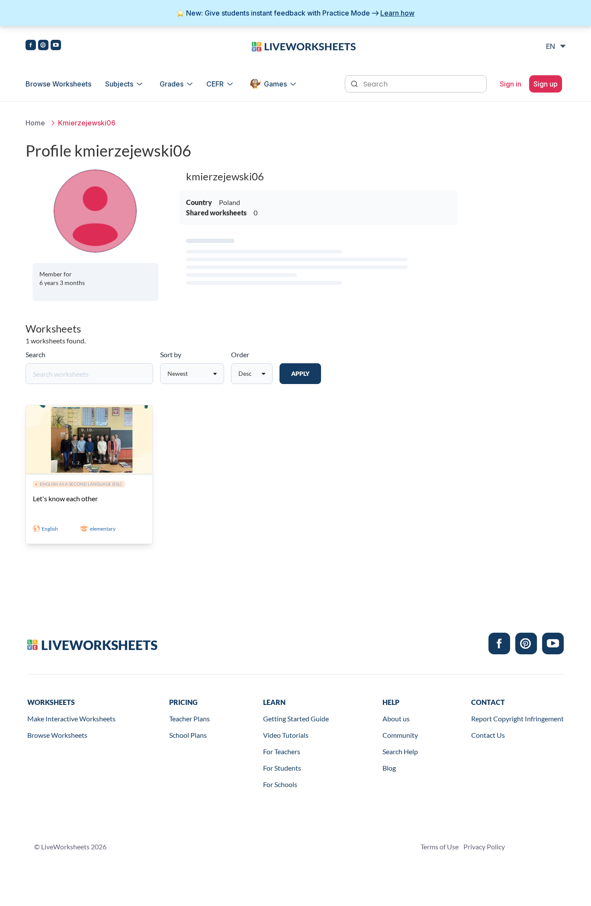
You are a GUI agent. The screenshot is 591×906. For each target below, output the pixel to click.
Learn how (397, 13)
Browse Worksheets (58, 84)
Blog (389, 768)
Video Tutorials (285, 735)
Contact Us (488, 735)
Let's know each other (65, 498)
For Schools (280, 784)
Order (240, 354)
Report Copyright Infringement (517, 718)
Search (35, 354)
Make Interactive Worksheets (71, 718)
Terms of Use (440, 846)
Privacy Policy (484, 846)
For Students (282, 768)
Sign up (545, 84)
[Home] (304, 46)
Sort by (170, 354)
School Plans (188, 735)
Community (400, 735)
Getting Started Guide (296, 718)
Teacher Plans (189, 718)
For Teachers (281, 751)
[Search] (355, 83)
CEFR (215, 84)
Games (275, 84)
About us (396, 718)
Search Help (400, 751)
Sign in (510, 84)
